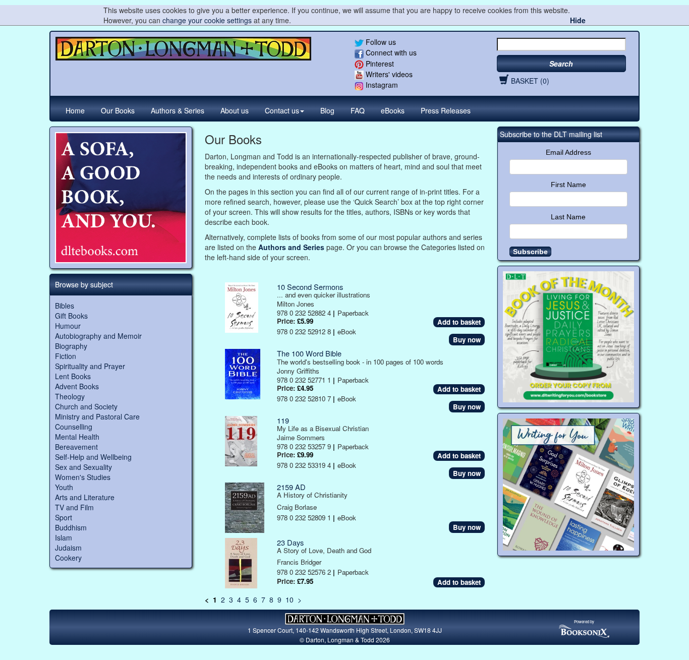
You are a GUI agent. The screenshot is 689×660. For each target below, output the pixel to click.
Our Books (118, 110)
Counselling (73, 427)
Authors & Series (177, 110)
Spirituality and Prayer (90, 366)
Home (75, 110)
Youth (64, 487)
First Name (568, 185)
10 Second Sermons (310, 286)
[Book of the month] (569, 337)
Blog (327, 110)
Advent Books (77, 386)
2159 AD (291, 487)
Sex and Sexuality (83, 467)
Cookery (68, 558)
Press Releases (446, 110)
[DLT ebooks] (121, 198)
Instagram (381, 85)
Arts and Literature (84, 497)
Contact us (282, 110)
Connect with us (390, 52)
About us (234, 110)
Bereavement (76, 447)
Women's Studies (82, 477)
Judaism (68, 548)
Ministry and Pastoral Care (97, 416)
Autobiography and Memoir (98, 336)
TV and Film (74, 507)
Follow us (380, 42)
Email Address (568, 152)
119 (283, 420)
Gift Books (71, 316)
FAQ (358, 110)
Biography (71, 346)
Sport (63, 517)
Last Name (568, 217)
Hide (578, 20)
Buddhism (71, 527)
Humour (68, 326)
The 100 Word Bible (309, 353)
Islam (63, 537)
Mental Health (77, 437)
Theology (70, 396)
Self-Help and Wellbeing (93, 457)
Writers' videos (388, 74)
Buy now (467, 339)
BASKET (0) (530, 81)
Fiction (65, 356)
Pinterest (379, 63)
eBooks (393, 110)
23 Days (290, 542)
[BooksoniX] (584, 630)
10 (289, 599)
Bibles (64, 306)
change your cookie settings (207, 20)
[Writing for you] (569, 484)
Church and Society (86, 406)
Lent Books (73, 376)
